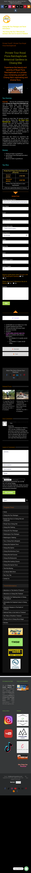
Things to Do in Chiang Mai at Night (13, 620)
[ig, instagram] (8, 715)
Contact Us (6, 579)
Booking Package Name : (9, 199)
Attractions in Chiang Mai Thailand (13, 594)
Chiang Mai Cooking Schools (11, 562)
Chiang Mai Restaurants (10, 559)
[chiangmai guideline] (22, 756)
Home (5, 513)
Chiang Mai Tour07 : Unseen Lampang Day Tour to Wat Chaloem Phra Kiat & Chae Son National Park (22, 405)
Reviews (5, 623)
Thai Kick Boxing (8, 569)
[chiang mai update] (23, 729)
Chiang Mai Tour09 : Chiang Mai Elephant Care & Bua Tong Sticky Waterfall (8, 404)
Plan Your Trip (7, 576)
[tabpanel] (15, 334)
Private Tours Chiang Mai (10, 524)
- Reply (11, 424)
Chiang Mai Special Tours (10, 566)
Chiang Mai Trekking (9, 528)
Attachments (6, 479)
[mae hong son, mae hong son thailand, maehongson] (23, 764)
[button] (3, 88)
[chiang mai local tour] (23, 742)
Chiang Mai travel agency (8, 687)
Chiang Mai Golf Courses (10, 555)
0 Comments (5, 411)
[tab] (15, 318)
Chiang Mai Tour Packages (10, 516)
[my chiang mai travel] (23, 715)
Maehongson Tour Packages (11, 535)
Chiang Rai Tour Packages (10, 531)
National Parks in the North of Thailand (14, 613)
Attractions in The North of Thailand (13, 591)
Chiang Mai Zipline (8, 548)
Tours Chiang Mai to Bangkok (11, 542)
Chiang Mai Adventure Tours (11, 552)
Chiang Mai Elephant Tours (11, 545)
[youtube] (8, 729)
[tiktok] (8, 742)
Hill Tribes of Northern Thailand (12, 616)
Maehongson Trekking (9, 538)
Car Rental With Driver (9, 572)
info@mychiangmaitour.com (15, 2)
